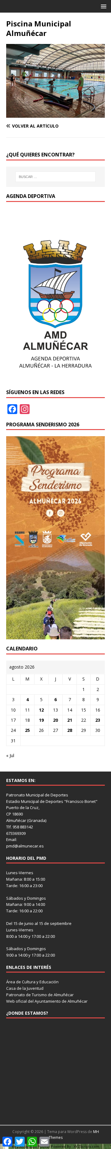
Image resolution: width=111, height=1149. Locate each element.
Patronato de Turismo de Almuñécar (40, 994)
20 (55, 720)
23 (97, 720)
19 (41, 720)
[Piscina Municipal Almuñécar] (55, 114)
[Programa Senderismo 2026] (55, 636)
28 (69, 730)
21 (69, 720)
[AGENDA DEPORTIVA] (55, 379)
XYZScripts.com (86, 1146)
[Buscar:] (55, 177)
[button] (102, 6)
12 (41, 710)
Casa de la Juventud (24, 988)
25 (27, 730)
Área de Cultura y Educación (32, 982)
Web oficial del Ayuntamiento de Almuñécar (47, 1001)
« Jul (10, 755)
